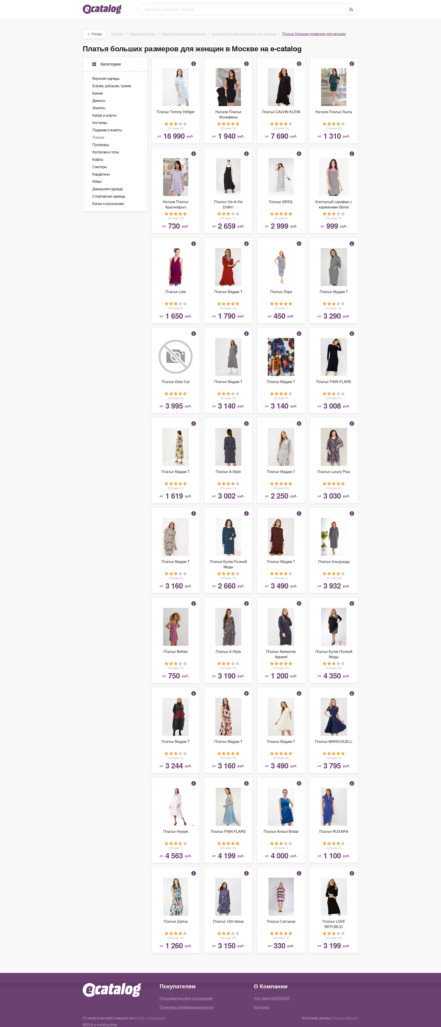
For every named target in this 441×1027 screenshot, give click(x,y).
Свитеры (99, 166)
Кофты (97, 159)
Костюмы (99, 122)
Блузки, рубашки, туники (111, 85)
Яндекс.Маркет (345, 1018)
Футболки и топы (105, 152)
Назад (96, 33)
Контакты (262, 1007)
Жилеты (98, 107)
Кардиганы (101, 174)
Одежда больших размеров (183, 33)
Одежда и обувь (142, 33)
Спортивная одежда (108, 196)
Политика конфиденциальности (187, 1007)
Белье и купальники (108, 203)
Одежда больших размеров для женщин (244, 33)
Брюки (97, 93)
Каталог (117, 33)
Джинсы (98, 100)
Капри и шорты (104, 115)
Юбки (96, 181)
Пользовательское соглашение (186, 998)
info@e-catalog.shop (150, 1018)
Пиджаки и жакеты (107, 130)
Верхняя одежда (105, 78)
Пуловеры (100, 144)
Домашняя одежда (107, 188)
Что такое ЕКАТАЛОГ (272, 998)
